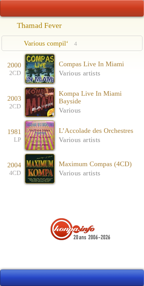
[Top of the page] (72, 201)
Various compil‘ (50, 43)
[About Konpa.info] (72, 253)
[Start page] (11, 8)
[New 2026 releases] (133, 278)
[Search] (133, 8)
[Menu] (72, 8)
